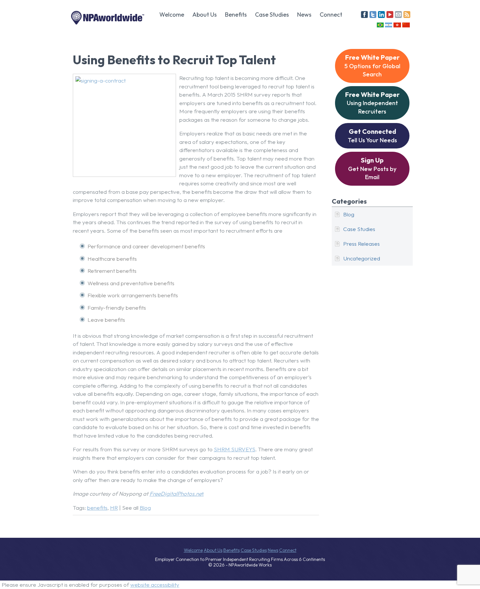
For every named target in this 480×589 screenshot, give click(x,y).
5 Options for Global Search (372, 65)
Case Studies (272, 14)
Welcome (171, 14)
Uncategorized (361, 258)
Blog (145, 507)
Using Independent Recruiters (372, 102)
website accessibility (154, 584)
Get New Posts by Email (372, 168)
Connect (331, 14)
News (304, 14)
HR (114, 507)
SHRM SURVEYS (234, 449)
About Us (204, 14)
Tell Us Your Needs (372, 135)
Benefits (236, 14)
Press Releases (361, 243)
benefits (97, 507)
